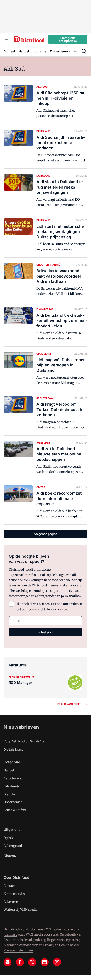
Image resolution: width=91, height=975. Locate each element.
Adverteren (12, 902)
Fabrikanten (13, 786)
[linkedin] (45, 962)
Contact (9, 886)
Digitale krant (13, 749)
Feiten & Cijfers (15, 810)
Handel (9, 770)
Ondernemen (13, 802)
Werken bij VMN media (21, 910)
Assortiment (13, 778)
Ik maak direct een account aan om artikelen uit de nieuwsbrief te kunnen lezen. (49, 606)
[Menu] (7, 39)
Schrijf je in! (45, 632)
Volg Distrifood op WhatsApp (25, 741)
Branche (10, 794)
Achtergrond (13, 846)
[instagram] (57, 962)
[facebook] (20, 962)
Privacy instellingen (18, 950)
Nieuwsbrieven (21, 727)
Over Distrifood (16, 877)
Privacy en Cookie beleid (61, 945)
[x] (32, 962)
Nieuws (10, 855)
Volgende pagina (45, 534)
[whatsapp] (7, 962)
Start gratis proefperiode (68, 39)
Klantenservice (14, 894)
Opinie (8, 838)
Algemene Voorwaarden (21, 945)
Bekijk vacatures (69, 704)
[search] (83, 51)
